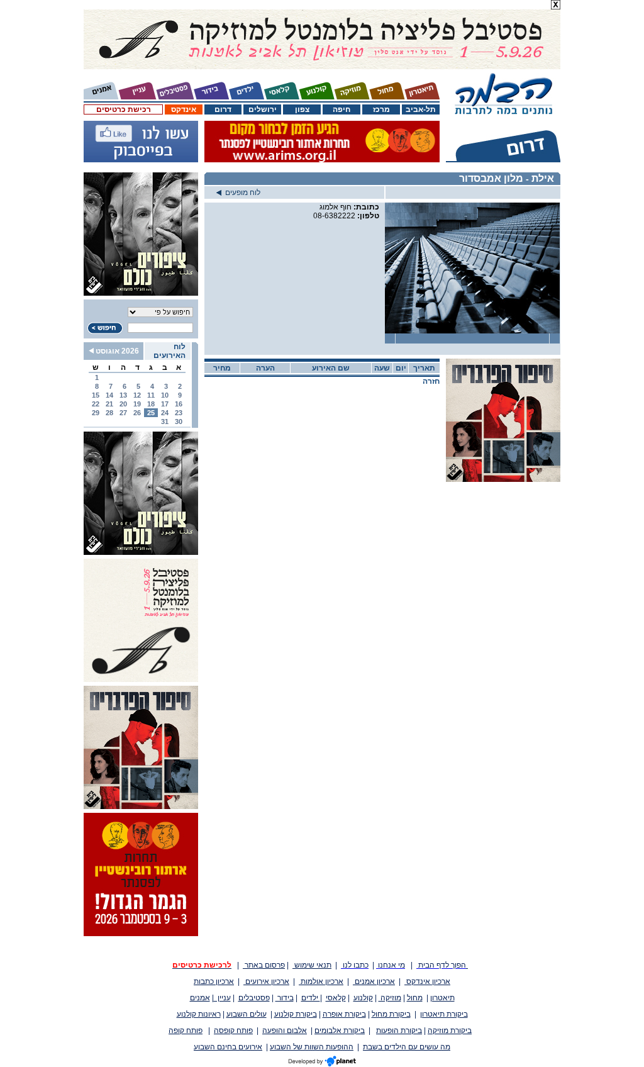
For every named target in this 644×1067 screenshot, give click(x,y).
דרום (222, 109)
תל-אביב (421, 109)
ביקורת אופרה (344, 1014)
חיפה (341, 109)
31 (165, 421)
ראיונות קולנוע (199, 1014)
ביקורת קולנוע (295, 1014)
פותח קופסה (233, 1030)
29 (95, 412)
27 (123, 412)
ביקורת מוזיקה (450, 1030)
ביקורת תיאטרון (444, 1014)
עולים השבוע (246, 1014)
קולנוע (363, 997)
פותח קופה (186, 1030)
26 (137, 412)
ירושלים (262, 109)
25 (151, 412)
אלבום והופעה (284, 1030)
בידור (284, 997)
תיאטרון (442, 997)
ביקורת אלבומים (339, 1030)
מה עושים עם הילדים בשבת (406, 1046)
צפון (302, 109)
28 (109, 412)
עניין (222, 997)
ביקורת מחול (391, 1014)
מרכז (381, 109)
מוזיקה (390, 997)
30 (178, 421)
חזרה (431, 381)
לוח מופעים (240, 192)
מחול (415, 997)
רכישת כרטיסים (123, 109)
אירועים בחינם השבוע (228, 1046)
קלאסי (336, 997)
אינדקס (183, 109)
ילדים (310, 997)
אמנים (200, 997)
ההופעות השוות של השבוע (311, 1046)
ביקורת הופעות (399, 1030)
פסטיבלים (254, 997)
